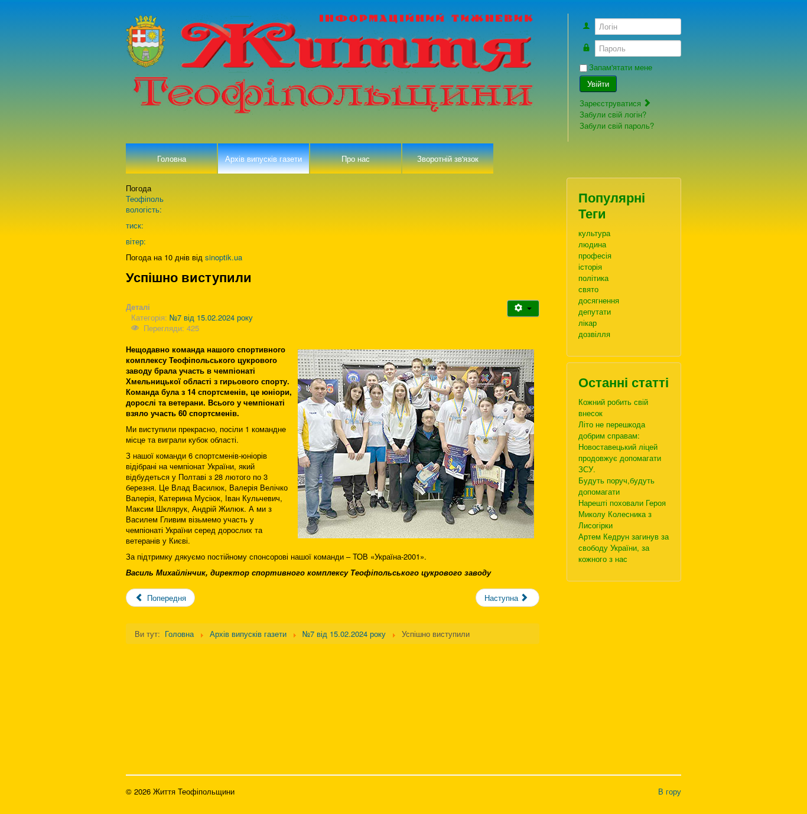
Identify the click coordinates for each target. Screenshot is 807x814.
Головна (171, 158)
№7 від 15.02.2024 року (211, 317)
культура (594, 232)
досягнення (598, 300)
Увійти (598, 83)
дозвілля (594, 333)
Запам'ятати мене (620, 67)
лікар (587, 322)
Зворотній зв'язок (448, 158)
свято (588, 289)
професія (594, 255)
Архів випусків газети (263, 158)
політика (593, 277)
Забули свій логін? (613, 114)
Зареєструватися (611, 103)
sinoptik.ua (223, 257)
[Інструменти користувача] (523, 308)
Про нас (355, 158)
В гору (669, 791)
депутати (594, 311)
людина (592, 244)
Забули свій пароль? (617, 125)
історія (590, 266)
